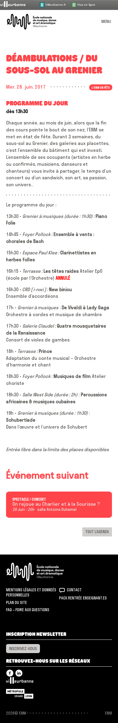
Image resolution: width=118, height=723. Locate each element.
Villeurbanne (19, 682)
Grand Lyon (19, 694)
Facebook (10, 673)
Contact (74, 589)
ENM (43, 572)
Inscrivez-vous (23, 648)
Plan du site (16, 602)
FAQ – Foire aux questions (27, 609)
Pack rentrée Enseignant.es (83, 598)
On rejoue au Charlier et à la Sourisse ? (56, 504)
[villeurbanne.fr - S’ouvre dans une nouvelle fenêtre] (17, 4)
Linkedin (19, 673)
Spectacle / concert (29, 499)
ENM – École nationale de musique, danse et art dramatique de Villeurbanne (38, 21)
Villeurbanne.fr (55, 4)
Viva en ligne (85, 4)
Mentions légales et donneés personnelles (31, 592)
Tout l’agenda (97, 531)
